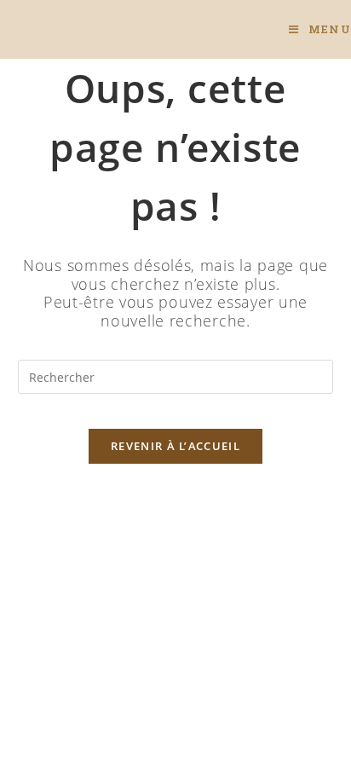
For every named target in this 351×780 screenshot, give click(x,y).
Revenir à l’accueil (175, 446)
